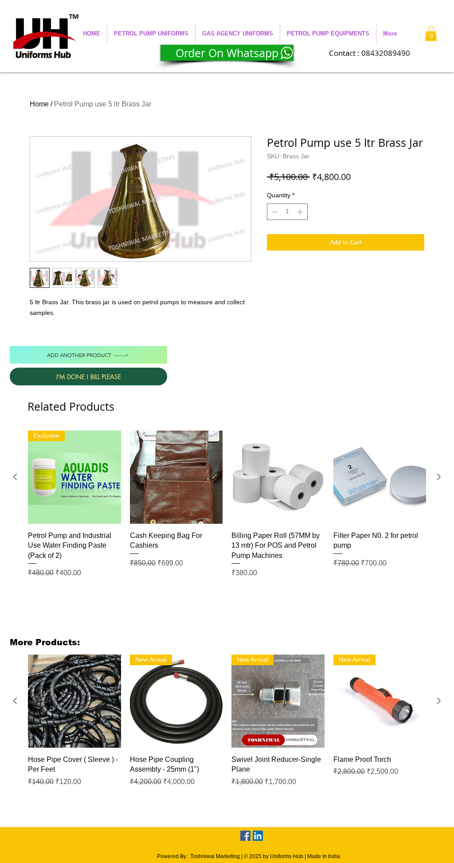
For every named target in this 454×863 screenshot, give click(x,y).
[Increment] (300, 212)
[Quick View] (176, 477)
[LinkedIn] (258, 836)
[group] (227, 504)
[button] (151, 33)
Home (39, 104)
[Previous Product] (15, 476)
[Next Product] (439, 476)
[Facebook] (245, 836)
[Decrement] (273, 212)
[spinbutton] (287, 212)
